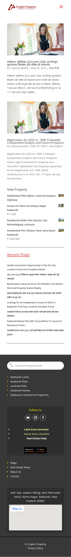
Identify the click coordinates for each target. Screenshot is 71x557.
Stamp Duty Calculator (37, 434)
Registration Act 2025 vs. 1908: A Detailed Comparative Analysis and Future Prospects (35, 141)
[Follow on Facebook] (43, 417)
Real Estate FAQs (37, 438)
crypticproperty (19, 68)
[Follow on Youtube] (28, 417)
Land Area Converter (36, 429)
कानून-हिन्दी (54, 68)
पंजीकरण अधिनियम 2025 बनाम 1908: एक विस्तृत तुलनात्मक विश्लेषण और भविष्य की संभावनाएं (32, 63)
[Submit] (10, 366)
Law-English (56, 146)
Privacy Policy (35, 548)
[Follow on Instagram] (35, 417)
